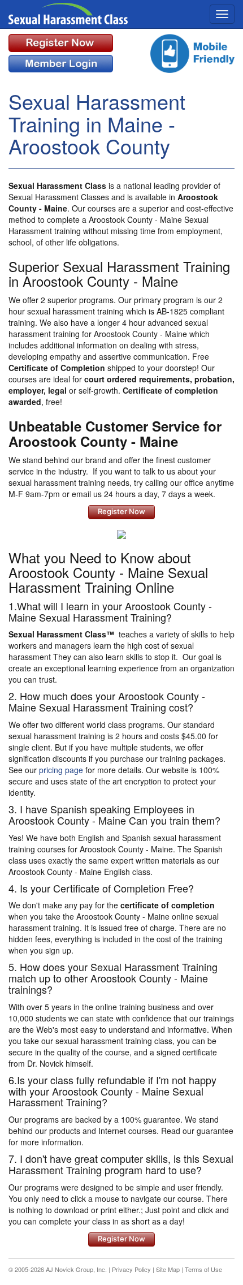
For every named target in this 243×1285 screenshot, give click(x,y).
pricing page (61, 769)
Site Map (168, 1269)
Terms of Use (203, 1269)
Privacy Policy (131, 1269)
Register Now (121, 511)
